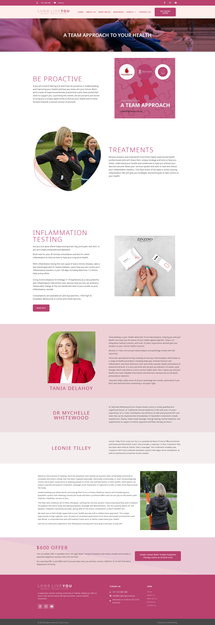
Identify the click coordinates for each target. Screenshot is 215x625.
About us (91, 12)
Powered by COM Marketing (167, 623)
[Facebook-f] (164, 3)
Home (80, 12)
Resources (118, 12)
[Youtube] (51, 606)
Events (130, 12)
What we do (104, 12)
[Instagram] (170, 3)
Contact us (145, 12)
